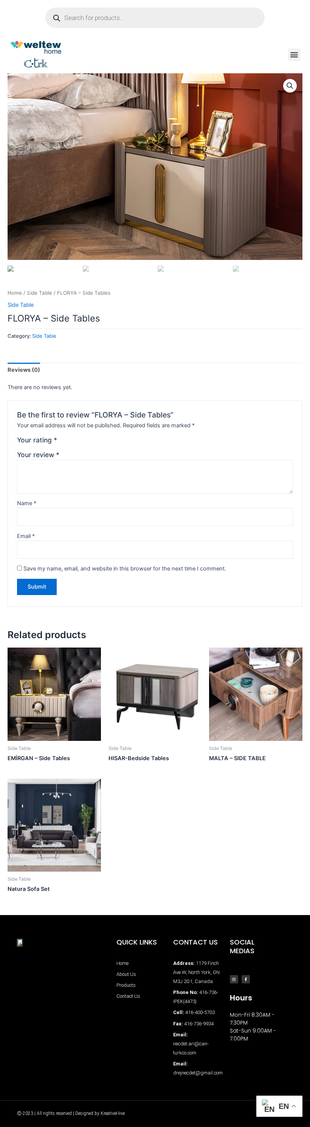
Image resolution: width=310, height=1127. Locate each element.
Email (26, 536)
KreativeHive (113, 1113)
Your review (38, 455)
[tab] (24, 370)
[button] (294, 54)
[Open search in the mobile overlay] (155, 18)
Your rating (37, 440)
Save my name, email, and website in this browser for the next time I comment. (124, 568)
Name (26, 503)
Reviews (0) (24, 369)
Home (15, 293)
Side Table (39, 293)
